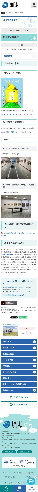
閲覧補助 (34, 6)
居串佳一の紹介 (8, 354)
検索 (6, 488)
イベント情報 (8, 360)
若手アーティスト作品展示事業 (14, 384)
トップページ (9, 12)
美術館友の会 (8, 390)
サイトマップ (7, 473)
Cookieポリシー (19, 473)
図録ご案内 (7, 378)
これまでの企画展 (9, 372)
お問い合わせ (9, 452)
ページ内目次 (19, 45)
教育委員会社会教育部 (10, 287)
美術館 (21, 287)
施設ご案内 (7, 342)
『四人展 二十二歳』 (11, 114)
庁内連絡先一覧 (10, 477)
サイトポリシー (31, 473)
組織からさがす (24, 452)
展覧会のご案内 (8, 348)
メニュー (19, 488)
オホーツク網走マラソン (11, 325)
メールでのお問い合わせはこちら (13, 295)
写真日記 (6, 366)
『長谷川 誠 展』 (10, 132)
